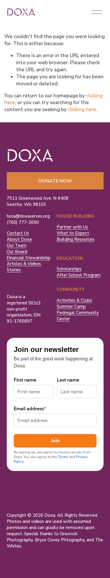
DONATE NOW (55, 181)
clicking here (82, 109)
